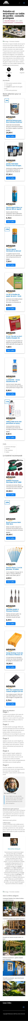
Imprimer (6, 835)
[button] (11, 41)
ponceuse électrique (11, 446)
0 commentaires (18, 22)
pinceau (8, 448)
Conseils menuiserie (8, 22)
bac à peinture (9, 450)
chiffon (7, 452)
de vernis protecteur (11, 90)
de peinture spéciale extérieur (14, 83)
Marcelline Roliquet (10, 21)
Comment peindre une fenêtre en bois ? (14, 918)
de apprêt (9, 85)
